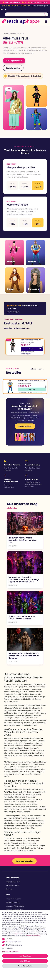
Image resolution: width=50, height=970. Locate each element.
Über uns (8, 889)
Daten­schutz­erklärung (33, 936)
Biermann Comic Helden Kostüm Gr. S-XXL (31, 380)
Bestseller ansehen (13, 68)
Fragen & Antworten (12, 882)
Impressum (18, 934)
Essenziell (9, 939)
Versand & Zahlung (12, 885)
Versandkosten (26, 353)
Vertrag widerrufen (24, 861)
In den (31, 349)
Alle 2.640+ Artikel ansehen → (17, 328)
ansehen (32, 389)
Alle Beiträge (12, 508)
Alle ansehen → (37, 369)
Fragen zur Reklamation (14, 910)
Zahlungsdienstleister (13, 942)
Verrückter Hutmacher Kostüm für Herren (31, 340)
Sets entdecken (25, 426)
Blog (1, 9)
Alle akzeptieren (25, 956)
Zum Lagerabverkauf (14, 61)
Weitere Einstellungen (10, 952)
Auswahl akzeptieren (25, 966)
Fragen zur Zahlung (12, 902)
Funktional (9, 948)
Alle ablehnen (25, 961)
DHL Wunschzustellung (14, 945)
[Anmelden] (5, 10)
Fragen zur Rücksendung (14, 906)
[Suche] (45, 14)
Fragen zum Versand (13, 899)
